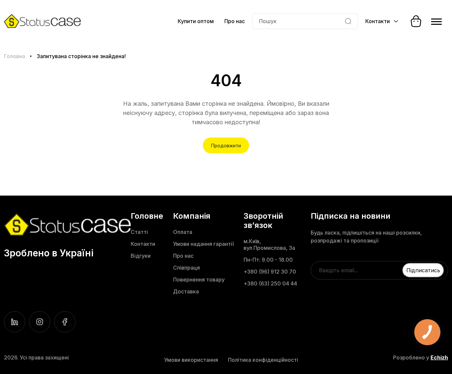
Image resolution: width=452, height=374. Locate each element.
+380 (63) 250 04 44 (270, 283)
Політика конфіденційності (263, 359)
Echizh (439, 357)
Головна (14, 56)
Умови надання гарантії (203, 244)
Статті (139, 232)
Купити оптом (196, 21)
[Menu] (436, 21)
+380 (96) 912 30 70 (270, 271)
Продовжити (226, 145)
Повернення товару (199, 279)
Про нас (234, 21)
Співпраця (186, 267)
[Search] (348, 21)
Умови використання (191, 359)
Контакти (143, 244)
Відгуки (141, 255)
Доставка (186, 291)
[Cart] (416, 21)
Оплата (182, 232)
